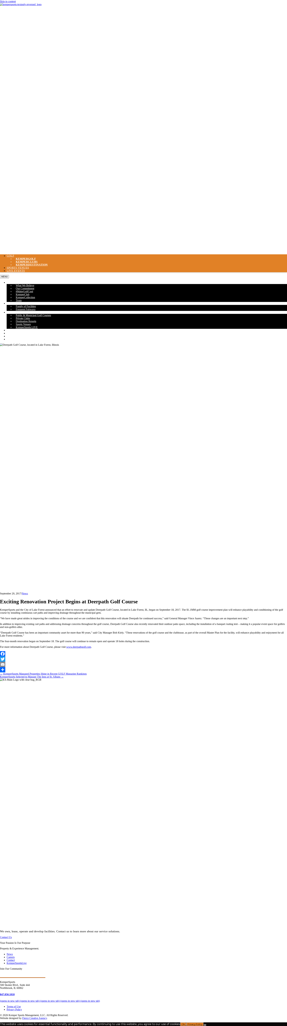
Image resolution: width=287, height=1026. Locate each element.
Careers (13, 336)
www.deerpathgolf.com (78, 646)
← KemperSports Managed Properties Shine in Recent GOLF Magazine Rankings (43, 673)
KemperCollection (25, 297)
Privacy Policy (14, 1009)
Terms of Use (14, 1006)
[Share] (143, 669)
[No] (205, 1025)
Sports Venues (18, 267)
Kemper (32, 264)
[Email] (143, 664)
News (10, 333)
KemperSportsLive (17, 963)
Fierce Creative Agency (34, 1018)
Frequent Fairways (25, 309)
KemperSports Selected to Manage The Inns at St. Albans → (32, 676)
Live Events (16, 270)
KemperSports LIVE (27, 327)
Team (19, 300)
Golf (10, 255)
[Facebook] (143, 653)
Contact (13, 339)
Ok (183, 1024)
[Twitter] (143, 659)
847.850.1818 (7, 994)
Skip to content (8, 1)
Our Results (16, 330)
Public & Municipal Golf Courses (33, 315)
